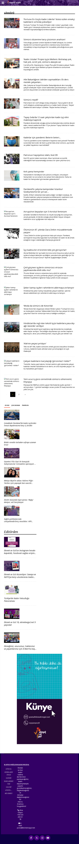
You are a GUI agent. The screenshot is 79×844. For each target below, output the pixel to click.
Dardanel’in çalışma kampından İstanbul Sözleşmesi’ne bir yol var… (43, 190)
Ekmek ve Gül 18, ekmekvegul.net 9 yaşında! (20, 623)
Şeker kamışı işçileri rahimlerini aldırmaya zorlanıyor (49, 287)
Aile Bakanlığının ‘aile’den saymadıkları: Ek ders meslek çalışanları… (46, 81)
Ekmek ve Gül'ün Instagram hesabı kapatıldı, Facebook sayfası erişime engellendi (19, 553)
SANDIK (8, 778)
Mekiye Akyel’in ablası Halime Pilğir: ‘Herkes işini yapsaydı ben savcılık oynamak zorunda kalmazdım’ (18, 483)
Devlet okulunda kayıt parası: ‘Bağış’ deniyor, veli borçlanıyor (18, 501)
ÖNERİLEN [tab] (25, 405)
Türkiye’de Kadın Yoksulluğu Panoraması (16, 599)
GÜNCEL (9, 769)
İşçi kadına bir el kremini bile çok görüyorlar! (45, 250)
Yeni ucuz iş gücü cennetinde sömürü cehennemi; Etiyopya (48, 380)
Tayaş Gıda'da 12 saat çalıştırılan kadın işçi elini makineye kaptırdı (46, 118)
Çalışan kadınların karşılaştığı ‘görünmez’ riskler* (47, 361)
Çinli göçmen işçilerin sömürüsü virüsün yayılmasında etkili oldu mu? (43, 269)
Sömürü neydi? (31, 99)
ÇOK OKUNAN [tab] (15, 405)
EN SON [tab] (7, 405)
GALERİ (8, 787)
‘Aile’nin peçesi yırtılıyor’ (35, 343)
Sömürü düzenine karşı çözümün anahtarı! (44, 39)
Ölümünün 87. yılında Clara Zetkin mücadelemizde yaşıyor (48, 231)
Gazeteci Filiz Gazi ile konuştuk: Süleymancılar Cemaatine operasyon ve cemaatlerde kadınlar (20, 464)
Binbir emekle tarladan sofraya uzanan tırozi (20, 443)
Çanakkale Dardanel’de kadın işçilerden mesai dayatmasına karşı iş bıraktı (20, 424)
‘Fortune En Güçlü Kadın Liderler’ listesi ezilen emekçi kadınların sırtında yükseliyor (49, 20)
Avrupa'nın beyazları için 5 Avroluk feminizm (45, 211)
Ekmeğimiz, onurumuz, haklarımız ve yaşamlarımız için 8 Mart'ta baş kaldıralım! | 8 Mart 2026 (19, 649)
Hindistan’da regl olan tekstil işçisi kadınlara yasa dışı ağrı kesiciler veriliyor (49, 324)
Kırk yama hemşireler (34, 171)
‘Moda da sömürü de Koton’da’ (38, 305)
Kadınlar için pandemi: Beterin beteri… (42, 137)
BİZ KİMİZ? (8, 793)
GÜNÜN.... (8, 790)
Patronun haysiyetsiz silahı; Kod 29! (41, 155)
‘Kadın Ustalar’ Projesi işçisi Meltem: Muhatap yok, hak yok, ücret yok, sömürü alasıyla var (48, 60)
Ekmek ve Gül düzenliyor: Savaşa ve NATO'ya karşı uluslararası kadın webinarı (20, 577)
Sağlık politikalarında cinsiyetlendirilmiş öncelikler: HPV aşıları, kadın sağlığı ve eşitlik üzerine (19, 521)
